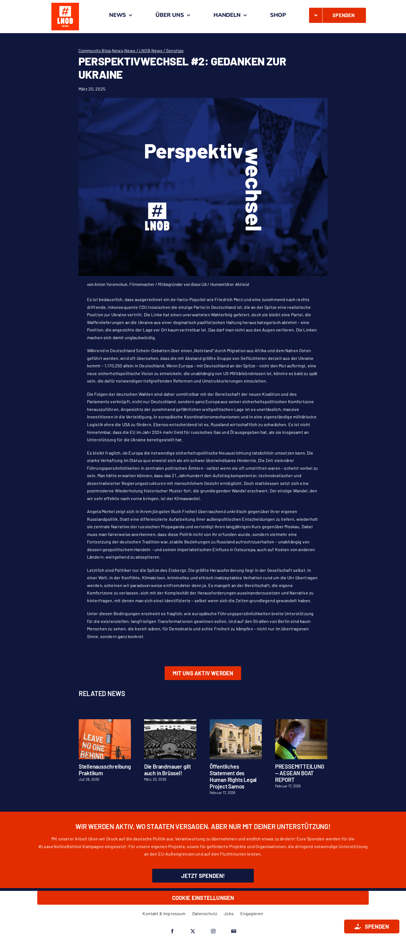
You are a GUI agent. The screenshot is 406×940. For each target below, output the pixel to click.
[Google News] (233, 931)
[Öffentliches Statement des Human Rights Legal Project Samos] (236, 721)
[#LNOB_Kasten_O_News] (65, 4)
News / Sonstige (167, 50)
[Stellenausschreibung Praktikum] (105, 721)
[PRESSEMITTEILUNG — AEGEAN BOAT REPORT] (301, 721)
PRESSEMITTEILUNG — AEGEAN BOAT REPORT (299, 773)
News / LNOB (137, 50)
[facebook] (172, 931)
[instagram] (213, 931)
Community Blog (94, 50)
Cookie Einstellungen (203, 897)
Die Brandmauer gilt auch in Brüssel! (167, 769)
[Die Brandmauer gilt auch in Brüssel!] (170, 721)
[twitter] (193, 931)
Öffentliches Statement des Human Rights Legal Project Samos (233, 776)
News (117, 50)
